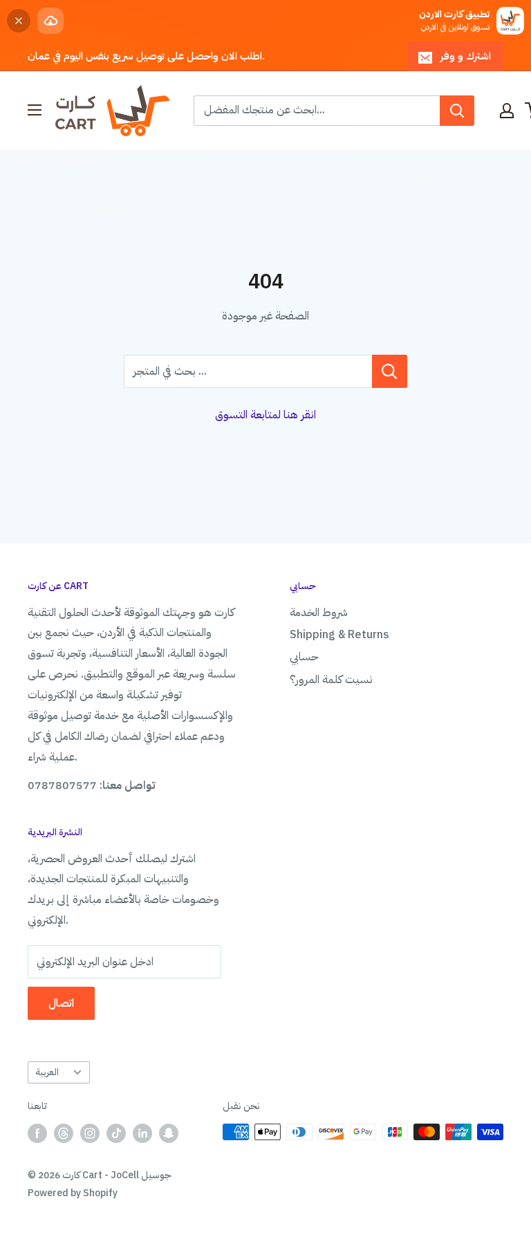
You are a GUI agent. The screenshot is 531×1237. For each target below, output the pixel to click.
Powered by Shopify (73, 1193)
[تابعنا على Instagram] (90, 1133)
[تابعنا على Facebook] (37, 1133)
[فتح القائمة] (34, 109)
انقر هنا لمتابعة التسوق (265, 415)
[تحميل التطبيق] (50, 21)
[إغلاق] (18, 20)
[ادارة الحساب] (507, 110)
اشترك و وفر (465, 56)
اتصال (61, 1003)
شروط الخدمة (319, 612)
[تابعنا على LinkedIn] (142, 1133)
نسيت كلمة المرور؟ (331, 679)
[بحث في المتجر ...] (389, 371)
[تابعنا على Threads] (63, 1133)
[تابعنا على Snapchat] (168, 1133)
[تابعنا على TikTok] (116, 1133)
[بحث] (457, 110)
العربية (47, 1072)
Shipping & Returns (339, 634)
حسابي (304, 657)
